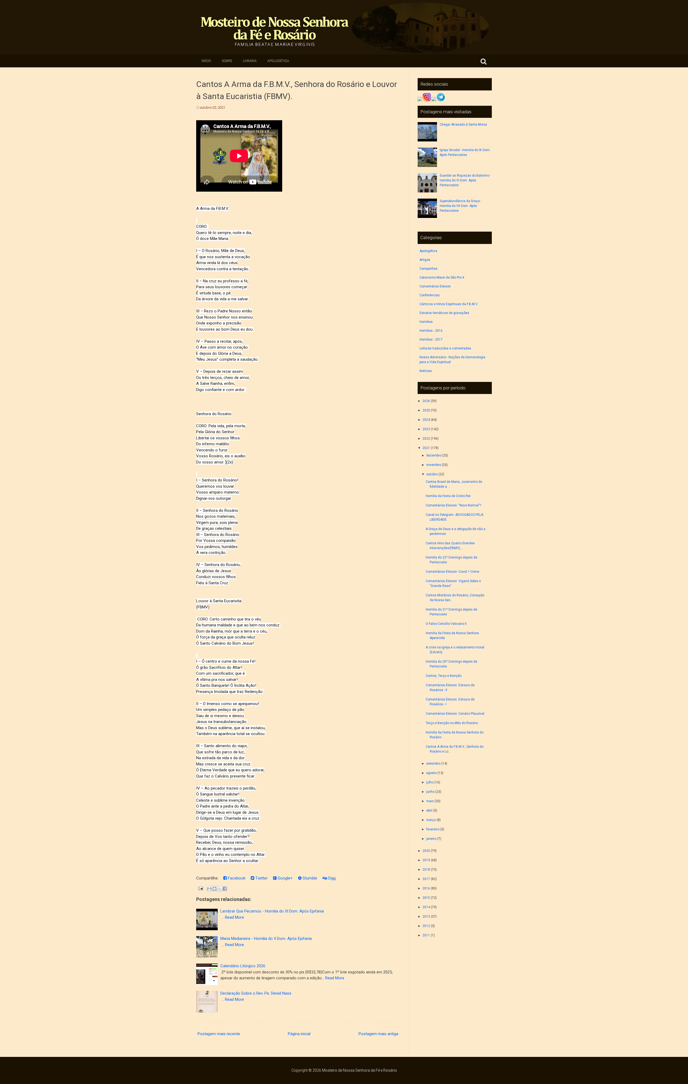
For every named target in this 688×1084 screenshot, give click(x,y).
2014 (426, 907)
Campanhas (429, 269)
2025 (426, 410)
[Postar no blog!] (214, 888)
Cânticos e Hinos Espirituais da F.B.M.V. (449, 304)
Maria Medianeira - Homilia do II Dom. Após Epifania (266, 938)
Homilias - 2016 (431, 331)
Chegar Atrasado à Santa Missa (463, 124)
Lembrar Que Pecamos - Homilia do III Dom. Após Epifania (272, 911)
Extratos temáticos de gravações (444, 313)
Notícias (426, 371)
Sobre (227, 61)
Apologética (278, 61)
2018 (426, 869)
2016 (426, 888)
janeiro (431, 839)
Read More (234, 917)
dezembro (433, 455)
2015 (426, 898)
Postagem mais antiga (378, 1033)
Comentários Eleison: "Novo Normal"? (453, 505)
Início (206, 61)
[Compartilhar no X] (219, 888)
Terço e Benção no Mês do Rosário (452, 723)
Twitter (261, 878)
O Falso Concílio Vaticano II (446, 624)
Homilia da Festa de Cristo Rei (448, 496)
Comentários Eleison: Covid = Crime (452, 572)
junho (430, 792)
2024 (426, 420)
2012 (426, 926)
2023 (426, 429)
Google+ (285, 878)
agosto (431, 773)
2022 (426, 438)
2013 (426, 916)
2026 (426, 401)
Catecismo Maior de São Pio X (442, 277)
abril (429, 810)
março (431, 820)
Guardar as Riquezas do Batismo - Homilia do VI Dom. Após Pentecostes (465, 180)
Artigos (425, 260)
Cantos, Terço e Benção (443, 676)
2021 (426, 448)
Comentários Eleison (435, 286)
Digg (331, 878)
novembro (433, 465)
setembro (433, 763)
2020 (426, 851)
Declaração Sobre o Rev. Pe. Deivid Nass (255, 993)
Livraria (250, 61)
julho (429, 782)
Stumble (309, 878)
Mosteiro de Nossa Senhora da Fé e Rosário (359, 1070)
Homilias (426, 322)
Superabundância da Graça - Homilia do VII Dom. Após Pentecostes (460, 206)
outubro (432, 474)
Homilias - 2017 (431, 339)
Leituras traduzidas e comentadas (445, 348)
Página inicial (299, 1033)
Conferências (430, 295)
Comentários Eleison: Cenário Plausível (455, 714)
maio (430, 801)
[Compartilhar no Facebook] (224, 888)
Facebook (236, 878)
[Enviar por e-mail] (209, 888)
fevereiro (432, 829)
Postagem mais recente (219, 1033)
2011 (426, 935)
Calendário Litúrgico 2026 (242, 965)
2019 (426, 860)
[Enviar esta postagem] (200, 888)
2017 (426, 879)
